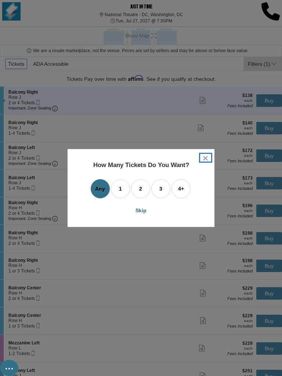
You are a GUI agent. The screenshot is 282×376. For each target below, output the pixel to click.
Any (100, 189)
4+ (181, 189)
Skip (141, 210)
